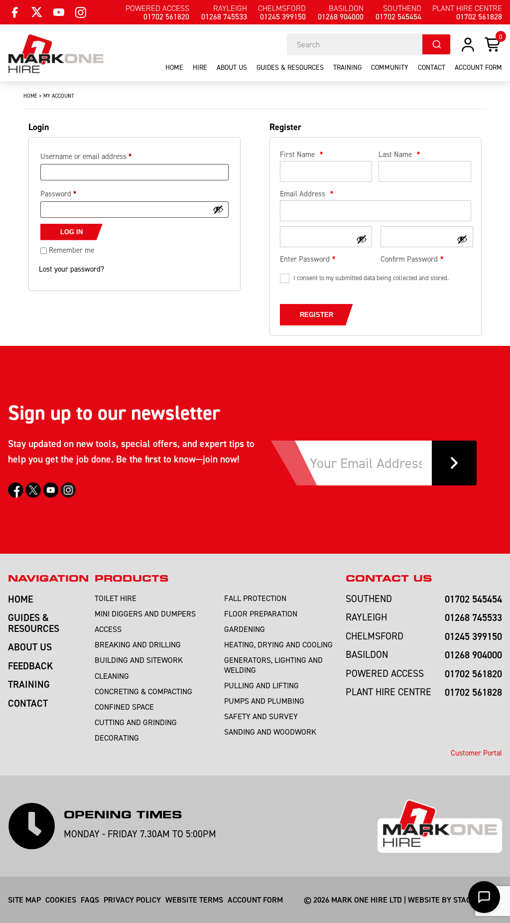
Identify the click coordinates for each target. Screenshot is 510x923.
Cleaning (112, 676)
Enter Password (305, 259)
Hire (200, 67)
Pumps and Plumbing (264, 701)
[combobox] (369, 44)
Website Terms (194, 900)
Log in (71, 232)
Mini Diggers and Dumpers (145, 613)
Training (347, 67)
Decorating (117, 738)
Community (389, 67)
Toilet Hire (115, 598)
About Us (232, 67)
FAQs (90, 900)
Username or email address (85, 156)
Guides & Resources (290, 67)
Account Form (255, 900)
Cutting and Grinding (136, 722)
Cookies (60, 900)
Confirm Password (409, 259)
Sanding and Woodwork (270, 732)
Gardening (244, 629)
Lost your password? (71, 269)
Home (174, 67)
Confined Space (124, 707)
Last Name (399, 154)
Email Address (306, 193)
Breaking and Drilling (138, 644)
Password (58, 193)
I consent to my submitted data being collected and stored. (371, 278)
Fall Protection (255, 598)
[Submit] (436, 44)
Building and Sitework (139, 660)
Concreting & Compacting (143, 691)
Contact (431, 67)
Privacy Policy (132, 900)
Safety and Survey (261, 716)
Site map (24, 900)
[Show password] (218, 209)
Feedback (30, 665)
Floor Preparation (260, 613)
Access (108, 629)
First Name (301, 154)
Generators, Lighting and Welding (273, 664)
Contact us (389, 578)
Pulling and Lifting (261, 685)
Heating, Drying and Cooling (278, 644)
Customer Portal (476, 753)
